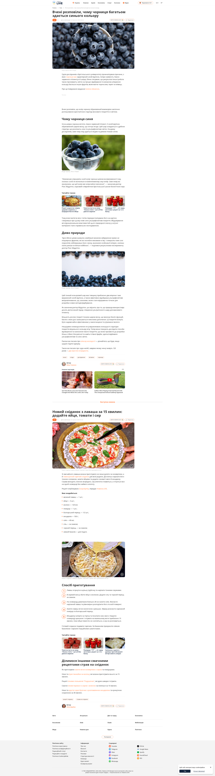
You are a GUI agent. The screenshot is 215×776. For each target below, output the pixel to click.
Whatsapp (115, 761)
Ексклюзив (56, 723)
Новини (86, 3)
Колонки (117, 3)
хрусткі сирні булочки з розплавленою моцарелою (89, 690)
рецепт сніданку (68, 699)
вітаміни (91, 357)
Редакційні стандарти (59, 754)
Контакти (84, 751)
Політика (138, 730)
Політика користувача (59, 746)
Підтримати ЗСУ (147, 3)
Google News (144, 749)
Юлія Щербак (71, 707)
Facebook (115, 758)
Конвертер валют (86, 764)
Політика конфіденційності (61, 749)
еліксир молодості (88, 341)
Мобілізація (139, 723)
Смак (61, 8)
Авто (54, 716)
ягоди (72, 357)
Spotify (142, 752)
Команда (84, 759)
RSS (141, 758)
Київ (81, 723)
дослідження (81, 357)
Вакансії (83, 749)
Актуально (84, 716)
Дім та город (112, 716)
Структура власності (87, 756)
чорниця (100, 357)
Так (185, 771)
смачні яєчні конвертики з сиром (88, 669)
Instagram (115, 755)
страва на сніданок (82, 699)
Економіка (101, 3)
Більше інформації (199, 771)
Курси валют (85, 761)
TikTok (142, 746)
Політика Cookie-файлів (60, 756)
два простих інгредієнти (78, 351)
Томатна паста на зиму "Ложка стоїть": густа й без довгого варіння (93, 209)
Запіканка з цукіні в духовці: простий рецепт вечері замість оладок (114, 652)
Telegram (114, 749)
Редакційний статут (59, 751)
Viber (113, 752)
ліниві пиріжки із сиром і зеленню (82, 686)
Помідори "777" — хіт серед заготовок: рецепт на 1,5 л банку (114, 209)
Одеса (110, 730)
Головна (54, 8)
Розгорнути (107, 737)
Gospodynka (84, 489)
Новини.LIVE (102, 489)
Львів (109, 723)
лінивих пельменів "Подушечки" (81, 681)
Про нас (83, 746)
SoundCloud (144, 755)
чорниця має (71, 77)
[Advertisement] (92, 100)
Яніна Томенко (71, 365)
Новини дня (84, 730)
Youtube (114, 746)
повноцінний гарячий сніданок (76, 476)
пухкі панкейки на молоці (79, 674)
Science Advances (92, 89)
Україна (77, 3)
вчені (64, 357)
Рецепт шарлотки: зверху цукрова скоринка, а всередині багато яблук (71, 209)
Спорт (110, 3)
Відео (127, 3)
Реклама (83, 754)
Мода (54, 730)
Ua (157, 3)
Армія (93, 3)
